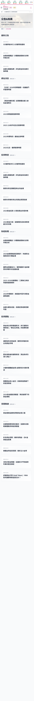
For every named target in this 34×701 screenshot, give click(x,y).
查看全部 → (13, 78)
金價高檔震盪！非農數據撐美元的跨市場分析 (13, 12)
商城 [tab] (11, 7)
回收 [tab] (15, 7)
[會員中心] (30, 7)
